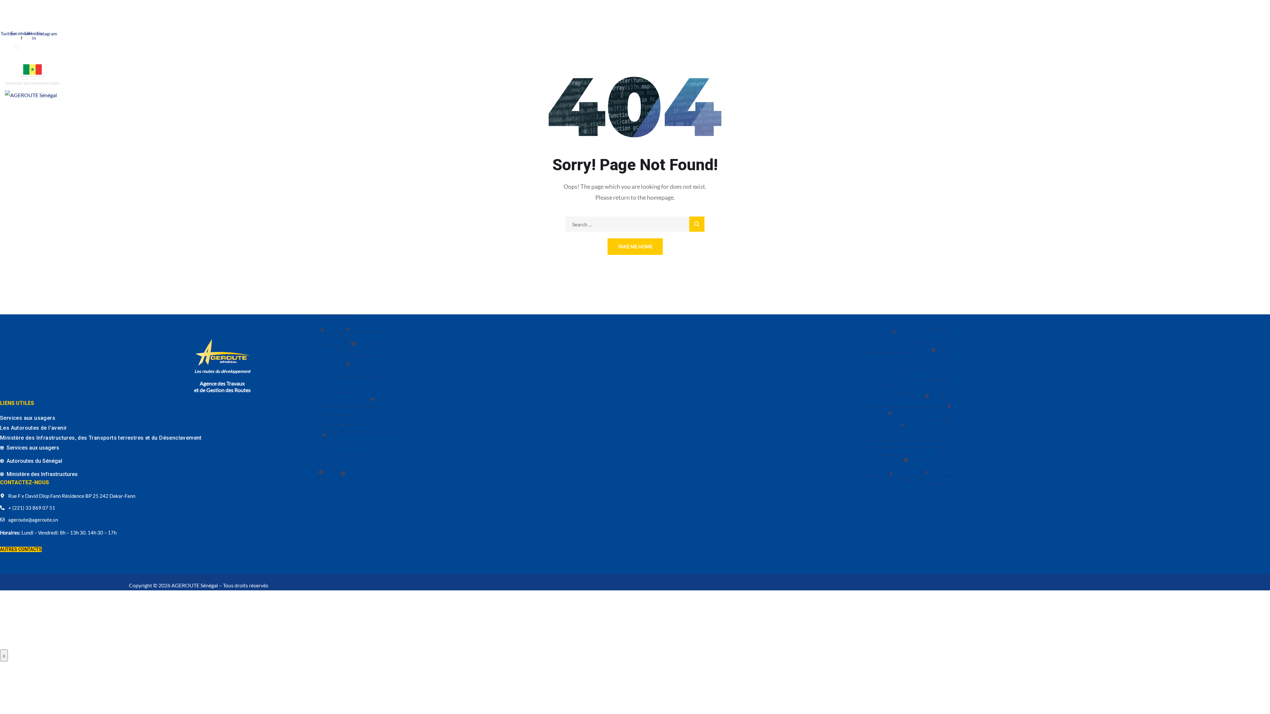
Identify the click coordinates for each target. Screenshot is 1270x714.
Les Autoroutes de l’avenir (33, 428)
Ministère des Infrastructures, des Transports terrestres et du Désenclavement (101, 438)
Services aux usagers (27, 418)
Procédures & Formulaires (243, 115)
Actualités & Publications (134, 115)
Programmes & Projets (70, 115)
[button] (21, 549)
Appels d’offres (188, 115)
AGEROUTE (25, 115)
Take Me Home (635, 246)
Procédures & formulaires (38, 147)
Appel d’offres (198, 134)
